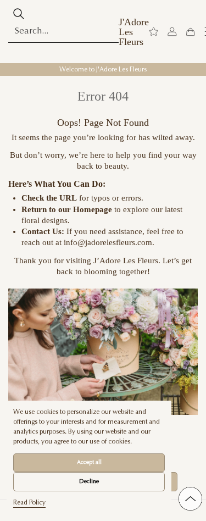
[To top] (190, 499)
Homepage (92, 209)
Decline (89, 482)
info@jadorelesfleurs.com (108, 242)
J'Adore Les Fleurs (134, 32)
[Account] (172, 32)
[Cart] (190, 32)
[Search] (18, 13)
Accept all (89, 462)
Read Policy (29, 503)
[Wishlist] (153, 32)
